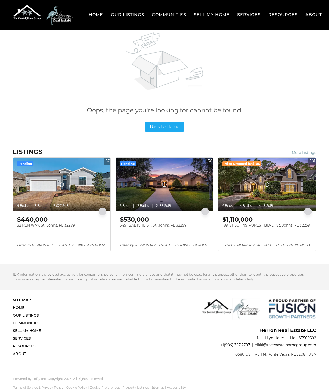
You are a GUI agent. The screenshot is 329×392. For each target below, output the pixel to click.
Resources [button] (283, 14)
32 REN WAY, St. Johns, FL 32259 (46, 225)
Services (249, 14)
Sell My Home (212, 14)
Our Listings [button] (127, 14)
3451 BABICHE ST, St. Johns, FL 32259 (153, 225)
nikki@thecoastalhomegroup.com (285, 344)
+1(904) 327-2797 (235, 344)
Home (96, 14)
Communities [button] (169, 14)
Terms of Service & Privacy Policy (38, 387)
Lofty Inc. (39, 379)
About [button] (313, 14)
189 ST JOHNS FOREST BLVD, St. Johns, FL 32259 (266, 225)
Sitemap (157, 387)
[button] (43, 15)
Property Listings (135, 387)
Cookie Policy (76, 387)
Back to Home (164, 126)
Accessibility (176, 387)
